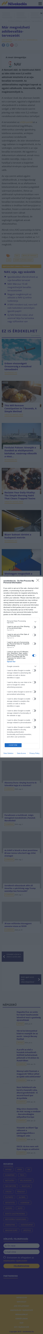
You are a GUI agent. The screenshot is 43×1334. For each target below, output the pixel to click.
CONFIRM (13, 745)
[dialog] (21, 667)
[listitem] (21, 621)
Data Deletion (8, 753)
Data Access (21, 753)
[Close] (38, 581)
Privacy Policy (34, 753)
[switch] (34, 627)
